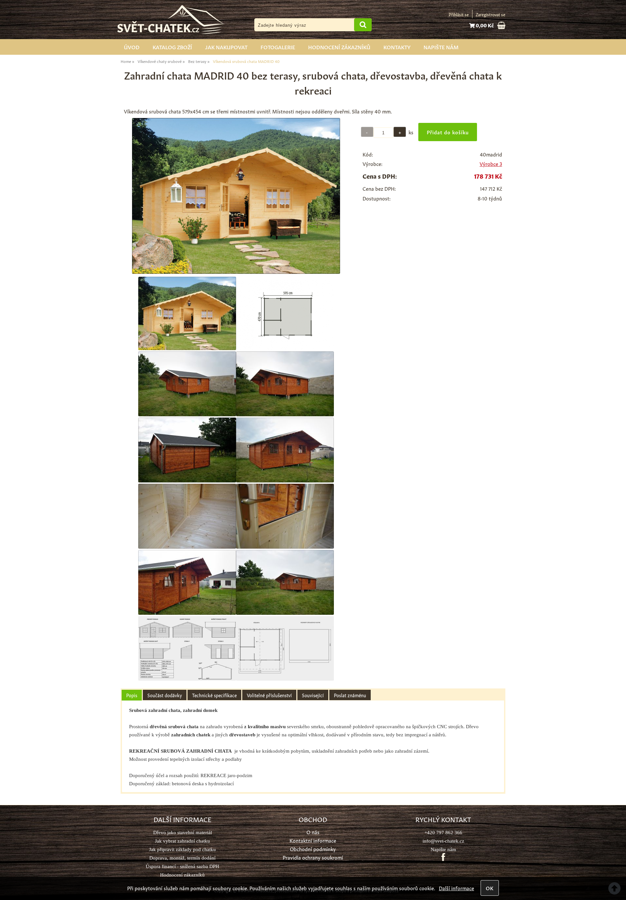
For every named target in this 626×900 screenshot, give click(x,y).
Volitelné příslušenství (269, 695)
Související (313, 695)
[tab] (132, 695)
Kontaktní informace (313, 840)
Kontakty (396, 46)
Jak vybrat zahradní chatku (182, 841)
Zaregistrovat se (490, 14)
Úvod (132, 46)
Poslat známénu (350, 695)
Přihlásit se (459, 14)
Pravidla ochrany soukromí (313, 857)
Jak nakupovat (226, 46)
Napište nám (441, 46)
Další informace (456, 887)
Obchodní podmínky (313, 848)
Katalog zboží (172, 46)
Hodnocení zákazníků (339, 46)
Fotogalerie (278, 46)
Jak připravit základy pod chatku (182, 849)
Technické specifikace (214, 695)
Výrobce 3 (491, 163)
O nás (313, 831)
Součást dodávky (164, 695)
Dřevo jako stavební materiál (182, 832)
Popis (131, 695)
